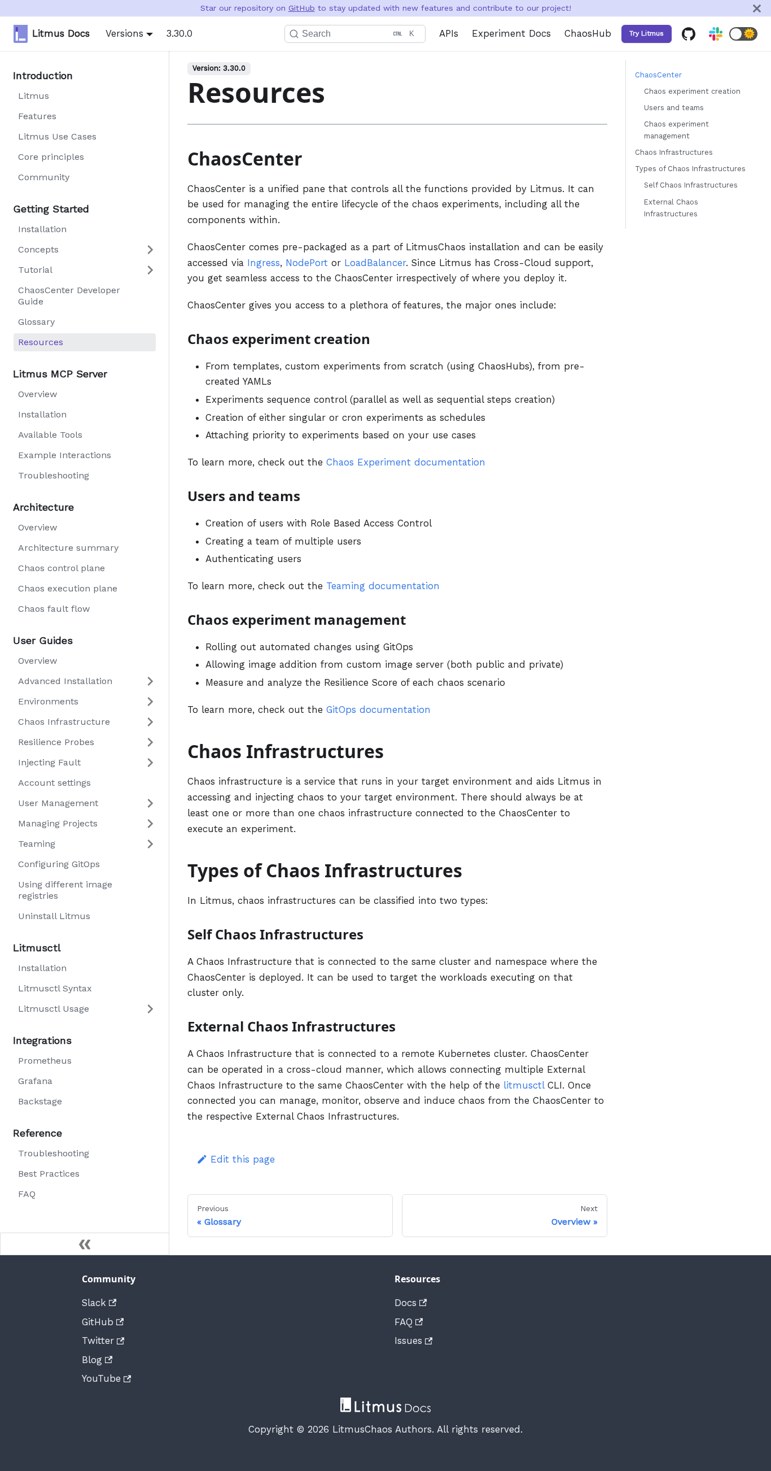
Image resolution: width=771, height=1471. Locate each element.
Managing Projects (58, 823)
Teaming (36, 843)
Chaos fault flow (54, 608)
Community (43, 177)
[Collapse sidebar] (84, 1244)
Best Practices (49, 1173)
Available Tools (50, 434)
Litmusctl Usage (53, 1008)
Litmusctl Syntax (55, 988)
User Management (58, 803)
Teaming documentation (383, 585)
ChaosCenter (658, 75)
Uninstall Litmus (54, 916)
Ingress (263, 262)
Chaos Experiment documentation (405, 462)
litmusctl (523, 1085)
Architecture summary (68, 547)
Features (37, 116)
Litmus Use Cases (57, 136)
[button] (743, 34)
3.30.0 (179, 33)
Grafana (35, 1081)
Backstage (40, 1101)
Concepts (38, 249)
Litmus (33, 95)
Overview (37, 394)
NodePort (307, 262)
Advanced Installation (65, 681)
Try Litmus (646, 33)
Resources (40, 342)
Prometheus (45, 1060)
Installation (42, 229)
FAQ (27, 1194)
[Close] (757, 8)
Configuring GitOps (59, 864)
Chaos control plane (61, 568)
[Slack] (715, 34)
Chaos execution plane (67, 588)
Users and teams (674, 107)
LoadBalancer (375, 262)
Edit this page (243, 1159)
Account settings (54, 782)
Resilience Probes (56, 742)
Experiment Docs (511, 33)
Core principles (51, 156)
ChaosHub (587, 33)
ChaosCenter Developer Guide (69, 296)
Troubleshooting (53, 475)
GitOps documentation (378, 709)
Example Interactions (64, 455)
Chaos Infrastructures (674, 153)
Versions (124, 33)
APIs (448, 33)
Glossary (36, 321)
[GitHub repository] (688, 34)
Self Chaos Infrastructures (691, 185)
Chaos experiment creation (692, 91)
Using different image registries (65, 890)
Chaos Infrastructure (64, 721)
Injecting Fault (49, 762)
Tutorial (35, 269)
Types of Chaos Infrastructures (690, 169)
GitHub (301, 7)
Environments (48, 701)
